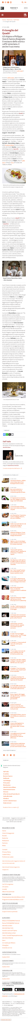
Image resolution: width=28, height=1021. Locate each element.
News (4, 845)
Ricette (4, 836)
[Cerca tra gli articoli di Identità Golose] (23, 2)
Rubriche (9, 20)
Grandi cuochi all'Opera (9, 930)
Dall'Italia (16, 20)
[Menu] (2, 15)
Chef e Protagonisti (8, 833)
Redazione (5, 840)
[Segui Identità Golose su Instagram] (5, 2)
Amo (12, 162)
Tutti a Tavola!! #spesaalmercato (12, 935)
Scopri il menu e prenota (9, 911)
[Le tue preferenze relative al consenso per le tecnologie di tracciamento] (1, 765)
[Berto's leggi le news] (14, 8)
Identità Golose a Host (9, 933)
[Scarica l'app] (7, 989)
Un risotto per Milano (8, 943)
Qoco (3, 940)
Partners (5, 843)
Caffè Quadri (20, 71)
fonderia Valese (9, 145)
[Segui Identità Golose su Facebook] (3, 2)
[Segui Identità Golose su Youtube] (11, 2)
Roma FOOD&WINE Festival (10, 923)
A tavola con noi (7, 948)
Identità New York (7, 928)
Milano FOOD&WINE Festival (11, 921)
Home (4, 20)
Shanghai (5, 945)
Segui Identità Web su (9, 750)
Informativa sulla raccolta (6, 1019)
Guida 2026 (6, 957)
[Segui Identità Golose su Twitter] (8, 2)
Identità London (7, 925)
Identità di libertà (7, 938)
